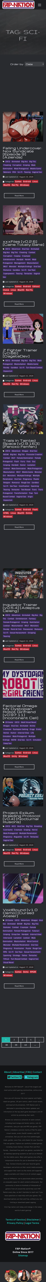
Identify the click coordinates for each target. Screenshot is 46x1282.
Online (29, 513)
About (7, 1072)
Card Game (8, 829)
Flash (16, 461)
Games (18, 181)
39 (16, 1044)
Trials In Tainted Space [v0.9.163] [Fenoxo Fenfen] (21, 443)
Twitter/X (15, 1077)
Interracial (7, 938)
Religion (6, 482)
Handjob (20, 259)
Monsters (11, 475)
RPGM (33, 971)
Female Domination (25, 458)
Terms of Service (15, 1219)
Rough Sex (25, 482)
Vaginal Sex (37, 172)
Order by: (17, 64)
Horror (34, 829)
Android (27, 181)
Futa (28, 461)
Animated (16, 161)
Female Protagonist (11, 622)
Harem (28, 259)
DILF (13, 458)
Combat (32, 252)
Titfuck (6, 959)
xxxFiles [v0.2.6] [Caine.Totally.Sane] (23, 243)
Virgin (30, 496)
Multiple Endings (25, 266)
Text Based (25, 489)
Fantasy (32, 618)
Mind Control (32, 941)
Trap (31, 493)
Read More (19, 195)
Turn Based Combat (34, 367)
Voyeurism (7, 371)
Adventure (16, 249)
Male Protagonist (21, 168)
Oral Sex (37, 266)
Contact (37, 1072)
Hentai (6, 732)
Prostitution (19, 948)
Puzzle (36, 479)
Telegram (32, 1077)
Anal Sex (25, 249)
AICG (14, 826)
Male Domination (19, 468)
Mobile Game (35, 168)
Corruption (17, 165)
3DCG (7, 249)
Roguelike (18, 836)
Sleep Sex (7, 743)
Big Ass (24, 161)
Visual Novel (8, 962)
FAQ (28, 1072)
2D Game (9, 722)
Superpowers (8, 273)
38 (6, 1044)
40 (25, 1044)
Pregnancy (27, 479)
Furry (23, 461)
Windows (24, 184)
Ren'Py (15, 184)
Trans (34, 489)
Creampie (26, 256)
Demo (25, 971)
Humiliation (34, 622)
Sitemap (23, 1255)
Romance (7, 270)
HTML (6, 513)
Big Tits (32, 161)
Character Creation (34, 454)
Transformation (20, 493)
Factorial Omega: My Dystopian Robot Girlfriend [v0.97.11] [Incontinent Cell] (20, 711)
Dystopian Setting (20, 729)
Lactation (31, 465)
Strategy (16, 955)
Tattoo (24, 955)
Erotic (38, 729)
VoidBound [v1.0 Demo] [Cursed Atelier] (20, 913)
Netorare (7, 172)
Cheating (7, 165)
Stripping (31, 632)
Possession (28, 629)
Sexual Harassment (18, 632)
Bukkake (7, 927)
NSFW (13, 739)
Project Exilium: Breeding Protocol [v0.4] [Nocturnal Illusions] (21, 817)
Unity (14, 756)
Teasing (27, 172)
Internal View (23, 732)
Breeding (38, 826)
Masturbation (32, 263)
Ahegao (25, 451)
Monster (12, 266)
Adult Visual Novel (28, 722)
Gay (33, 461)
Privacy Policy (15, 1223)
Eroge (32, 729)
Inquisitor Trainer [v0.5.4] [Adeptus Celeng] (21, 607)
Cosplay (17, 256)
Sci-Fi (20, 172)
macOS (6, 184)
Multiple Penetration (28, 833)
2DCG (7, 161)
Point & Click (16, 629)
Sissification (24, 486)
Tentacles (28, 273)
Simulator (37, 739)
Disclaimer (33, 1219)
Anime (32, 725)
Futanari (35, 930)
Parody (6, 367)
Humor (23, 465)
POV (14, 172)
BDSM (6, 454)
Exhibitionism (9, 259)
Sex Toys (31, 270)
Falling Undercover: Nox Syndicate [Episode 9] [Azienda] (22, 152)
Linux (35, 181)
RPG (5, 952)
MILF (5, 266)
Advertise (18, 1072)
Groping (26, 165)
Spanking (35, 486)
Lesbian (6, 468)
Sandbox (16, 270)
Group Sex (16, 934)
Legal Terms (32, 1223)
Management (19, 263)
